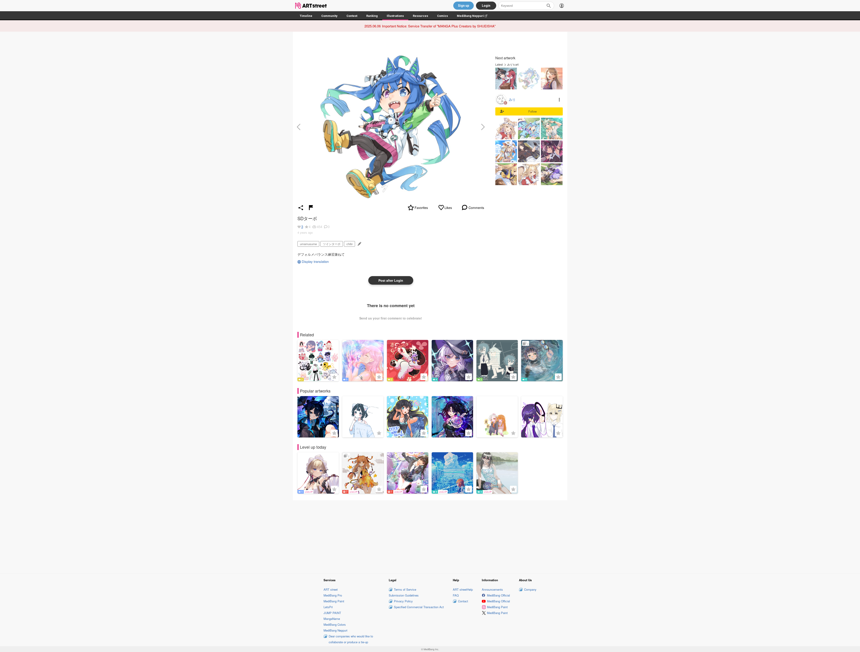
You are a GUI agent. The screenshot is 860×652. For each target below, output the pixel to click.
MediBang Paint (334, 601)
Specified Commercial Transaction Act (419, 607)
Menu (559, 99)
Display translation (315, 261)
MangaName (332, 619)
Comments (476, 207)
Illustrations (395, 16)
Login (486, 5)
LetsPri (328, 607)
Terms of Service (405, 589)
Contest (351, 16)
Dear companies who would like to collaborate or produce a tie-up (351, 639)
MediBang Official (498, 595)
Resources (420, 16)
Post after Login (390, 280)
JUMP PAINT (332, 613)
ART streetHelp (463, 589)
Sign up (463, 5)
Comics (442, 16)
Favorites (421, 207)
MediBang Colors (335, 624)
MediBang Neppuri (474, 16)
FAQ (456, 595)
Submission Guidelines (404, 595)
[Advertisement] (430, 536)
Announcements (492, 589)
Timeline (306, 16)
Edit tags (359, 244)
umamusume (308, 244)
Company (530, 589)
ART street (331, 589)
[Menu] (561, 5)
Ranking (372, 16)
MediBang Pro (333, 595)
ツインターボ (331, 244)
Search (548, 5)
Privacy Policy (403, 601)
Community (329, 16)
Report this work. (311, 207)
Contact (463, 601)
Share (300, 207)
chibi (349, 244)
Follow (532, 111)
